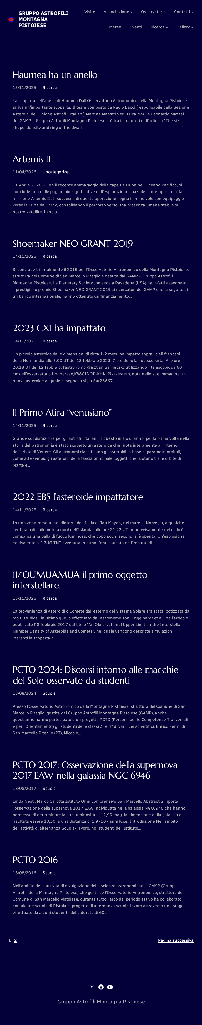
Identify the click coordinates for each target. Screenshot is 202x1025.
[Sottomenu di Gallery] (192, 27)
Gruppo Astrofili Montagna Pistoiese (43, 19)
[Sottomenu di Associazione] (131, 12)
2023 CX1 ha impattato (59, 328)
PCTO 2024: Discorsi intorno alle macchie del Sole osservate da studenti (95, 675)
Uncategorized (57, 171)
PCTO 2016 (35, 860)
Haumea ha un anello (55, 74)
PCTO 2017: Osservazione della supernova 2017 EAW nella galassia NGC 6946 (95, 770)
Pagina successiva (176, 940)
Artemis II (31, 159)
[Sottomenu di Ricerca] (167, 27)
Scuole (49, 693)
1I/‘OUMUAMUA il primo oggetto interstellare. (80, 580)
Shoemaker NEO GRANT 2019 (73, 243)
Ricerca (50, 87)
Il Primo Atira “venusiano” (62, 412)
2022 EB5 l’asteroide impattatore (78, 497)
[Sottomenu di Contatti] (192, 12)
